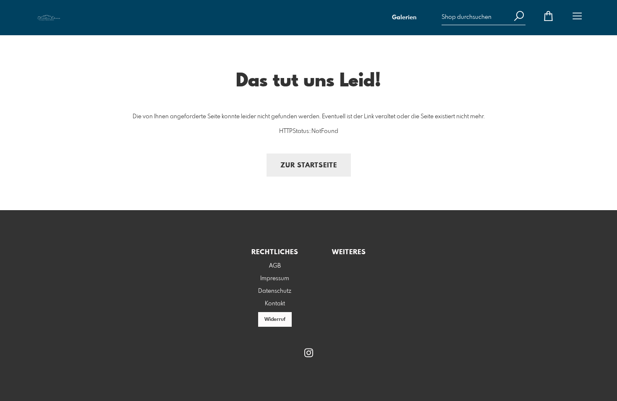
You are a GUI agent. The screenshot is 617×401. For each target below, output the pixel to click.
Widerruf (274, 319)
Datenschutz (274, 291)
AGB (275, 266)
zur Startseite (308, 165)
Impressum (274, 278)
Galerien (404, 18)
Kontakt (275, 304)
